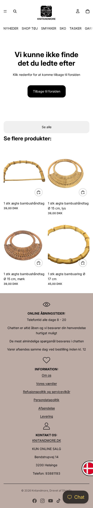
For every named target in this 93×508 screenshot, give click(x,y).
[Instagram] (42, 500)
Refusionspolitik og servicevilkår (46, 392)
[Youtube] (50, 500)
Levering (46, 416)
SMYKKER (48, 28)
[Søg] (15, 11)
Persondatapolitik (46, 400)
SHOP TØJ (30, 28)
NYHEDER (10, 28)
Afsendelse (46, 408)
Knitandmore (40, 490)
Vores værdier (46, 383)
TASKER (75, 28)
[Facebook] (34, 500)
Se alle (46, 127)
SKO (63, 28)
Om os (46, 375)
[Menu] (5, 11)
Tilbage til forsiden (46, 91)
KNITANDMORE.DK (46, 440)
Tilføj (42, 192)
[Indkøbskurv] (88, 11)
